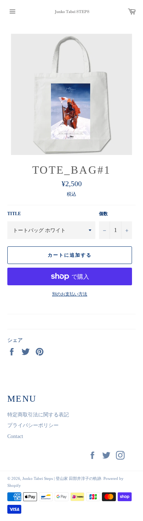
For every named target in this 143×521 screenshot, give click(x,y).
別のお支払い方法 (69, 294)
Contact (15, 436)
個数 (103, 213)
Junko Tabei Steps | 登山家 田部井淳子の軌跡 (61, 478)
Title (14, 213)
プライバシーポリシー (33, 425)
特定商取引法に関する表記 (38, 414)
